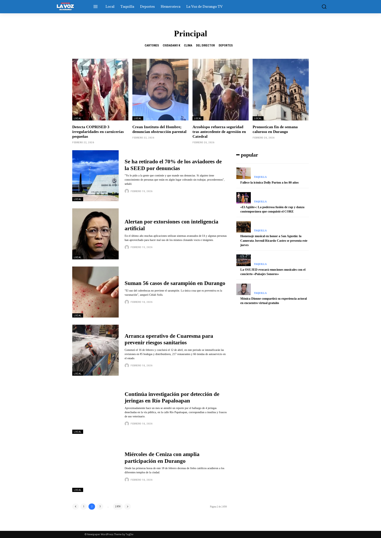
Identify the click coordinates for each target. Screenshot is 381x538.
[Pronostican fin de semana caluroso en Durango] (281, 89)
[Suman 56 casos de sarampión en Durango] (95, 292)
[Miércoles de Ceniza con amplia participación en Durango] (95, 466)
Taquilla (260, 177)
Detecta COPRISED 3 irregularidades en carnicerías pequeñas (98, 132)
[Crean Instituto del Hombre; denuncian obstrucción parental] (160, 89)
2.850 (117, 506)
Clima (188, 45)
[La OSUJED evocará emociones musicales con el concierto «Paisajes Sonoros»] (243, 260)
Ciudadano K (171, 45)
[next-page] (127, 506)
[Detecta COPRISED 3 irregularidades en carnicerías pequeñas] (100, 89)
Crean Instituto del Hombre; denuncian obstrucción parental (159, 129)
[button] (321, 6)
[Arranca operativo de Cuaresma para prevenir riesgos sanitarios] (95, 350)
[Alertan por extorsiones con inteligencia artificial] (95, 233)
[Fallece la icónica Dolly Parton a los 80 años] (243, 173)
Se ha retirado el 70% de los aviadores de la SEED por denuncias (173, 164)
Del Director (205, 45)
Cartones (152, 45)
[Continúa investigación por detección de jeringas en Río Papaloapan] (95, 408)
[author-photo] (127, 191)
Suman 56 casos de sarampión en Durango (175, 283)
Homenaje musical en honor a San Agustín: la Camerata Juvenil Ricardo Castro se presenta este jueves (273, 240)
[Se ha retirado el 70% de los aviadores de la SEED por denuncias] (95, 175)
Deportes (226, 45)
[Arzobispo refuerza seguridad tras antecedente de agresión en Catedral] (220, 89)
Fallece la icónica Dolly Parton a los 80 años (269, 182)
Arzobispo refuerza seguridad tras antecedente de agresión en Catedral (219, 132)
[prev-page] (75, 506)
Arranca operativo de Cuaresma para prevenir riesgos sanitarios (169, 339)
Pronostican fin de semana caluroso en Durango (275, 129)
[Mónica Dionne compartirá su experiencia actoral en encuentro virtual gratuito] (243, 289)
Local (78, 118)
